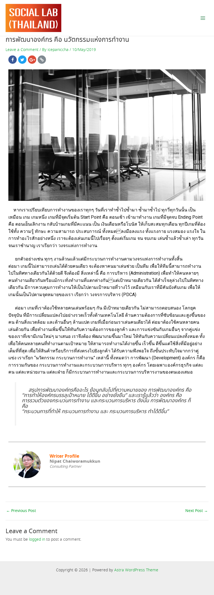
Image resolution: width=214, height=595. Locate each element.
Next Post (196, 511)
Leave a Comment (22, 50)
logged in (37, 539)
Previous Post (21, 511)
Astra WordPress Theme (136, 570)
